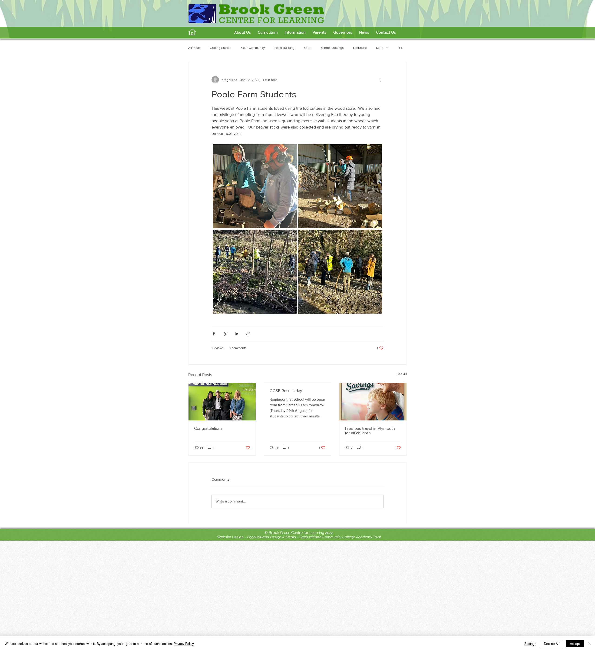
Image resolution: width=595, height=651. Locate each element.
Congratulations (208, 428)
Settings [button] (530, 643)
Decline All (551, 643)
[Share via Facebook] (214, 333)
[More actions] (380, 80)
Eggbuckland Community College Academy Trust (340, 537)
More (379, 48)
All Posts (194, 48)
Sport (307, 48)
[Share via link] (248, 333)
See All (402, 374)
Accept (575, 643)
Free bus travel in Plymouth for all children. (370, 430)
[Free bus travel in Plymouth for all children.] (373, 401)
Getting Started (220, 48)
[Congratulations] (222, 401)
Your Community (253, 48)
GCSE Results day (286, 390)
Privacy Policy (184, 643)
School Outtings (332, 48)
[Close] (589, 643)
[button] (267, 32)
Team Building (284, 48)
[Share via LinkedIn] (236, 333)
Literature (360, 48)
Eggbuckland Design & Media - (273, 537)
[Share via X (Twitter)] (225, 333)
